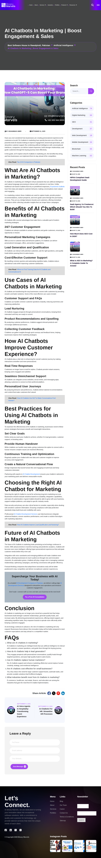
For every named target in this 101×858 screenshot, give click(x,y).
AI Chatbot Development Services (25, 514)
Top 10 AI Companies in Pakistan (28, 162)
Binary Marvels (23, 837)
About (36, 5)
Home (31, 5)
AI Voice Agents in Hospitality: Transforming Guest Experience (23, 711)
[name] (92, 5)
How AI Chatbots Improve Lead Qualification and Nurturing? (38, 525)
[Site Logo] (8, 5)
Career (62, 809)
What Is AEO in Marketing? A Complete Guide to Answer (81, 263)
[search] (91, 91)
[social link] (49, 693)
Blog (61, 801)
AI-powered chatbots (57, 186)
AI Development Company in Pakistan (29, 583)
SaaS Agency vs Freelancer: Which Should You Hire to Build (82, 206)
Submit (81, 820)
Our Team (63, 805)
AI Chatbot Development (31, 474)
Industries (50, 5)
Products (63, 5)
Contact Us (64, 813)
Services (42, 5)
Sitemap (63, 820)
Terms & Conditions (67, 817)
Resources (72, 5)
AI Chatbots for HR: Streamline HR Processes (45, 711)
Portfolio (57, 5)
